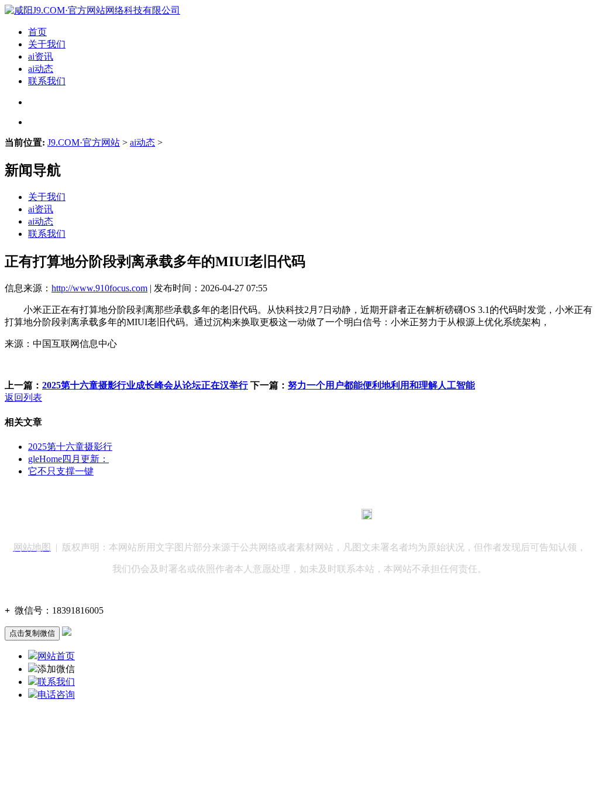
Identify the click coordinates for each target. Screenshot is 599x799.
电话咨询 (56, 695)
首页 (37, 32)
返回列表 (23, 397)
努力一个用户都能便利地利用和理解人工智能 (381, 385)
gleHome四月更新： (68, 459)
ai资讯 (40, 56)
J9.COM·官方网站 (83, 142)
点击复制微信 (32, 633)
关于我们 (47, 44)
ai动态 (40, 69)
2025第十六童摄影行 (70, 447)
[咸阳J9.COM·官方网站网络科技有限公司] (92, 10)
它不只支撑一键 (61, 471)
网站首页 (56, 656)
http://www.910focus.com (99, 288)
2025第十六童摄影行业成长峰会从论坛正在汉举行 (145, 385)
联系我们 (47, 81)
